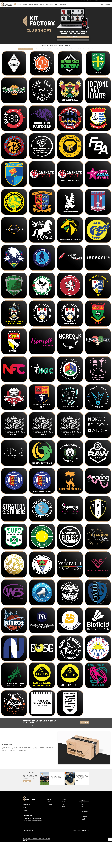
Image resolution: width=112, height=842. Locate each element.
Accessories (30, 4)
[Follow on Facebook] (103, 0)
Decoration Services (49, 4)
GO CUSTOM (62, 4)
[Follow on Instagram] (51, 830)
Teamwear (25, 4)
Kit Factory (42, 4)
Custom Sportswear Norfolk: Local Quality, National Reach (56, 777)
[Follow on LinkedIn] (110, 0)
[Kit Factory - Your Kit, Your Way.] (7, 4)
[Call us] (109, 0)
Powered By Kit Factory (87, 0)
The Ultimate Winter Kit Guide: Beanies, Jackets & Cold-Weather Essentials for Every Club (82, 778)
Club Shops (101, 0)
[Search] (15, 4)
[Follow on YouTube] (61, 830)
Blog (93, 0)
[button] (102, 4)
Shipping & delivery (66, 801)
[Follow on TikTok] (53, 830)
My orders (49, 799)
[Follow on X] (54, 830)
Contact (96, 0)
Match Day (19, 4)
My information (50, 801)
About (80, 0)
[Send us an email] (108, 0)
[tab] (25, 49)
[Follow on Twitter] (107, 0)
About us (83, 800)
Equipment (36, 4)
